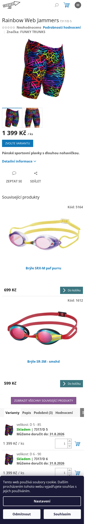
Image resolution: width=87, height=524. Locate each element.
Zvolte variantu (17, 143)
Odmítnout (22, 514)
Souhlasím (62, 514)
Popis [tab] (26, 412)
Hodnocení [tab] (64, 412)
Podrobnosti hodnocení (62, 27)
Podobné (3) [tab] (43, 412)
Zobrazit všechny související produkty (43, 400)
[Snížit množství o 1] (69, 446)
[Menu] (78, 5)
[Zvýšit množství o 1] (69, 441)
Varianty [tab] (12, 412)
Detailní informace (17, 161)
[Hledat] (57, 5)
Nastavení (42, 501)
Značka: (26, 32)
